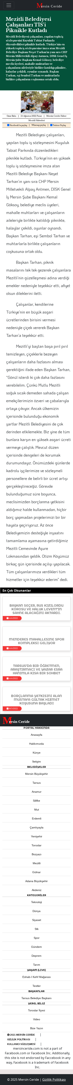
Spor (37, 937)
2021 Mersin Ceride (22, 1034)
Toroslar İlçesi (36, 1010)
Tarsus (37, 782)
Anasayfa (36, 734)
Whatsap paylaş (39, 125)
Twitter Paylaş (59, 125)
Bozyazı (36, 854)
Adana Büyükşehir (36, 881)
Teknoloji (36, 902)
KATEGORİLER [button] (36, 895)
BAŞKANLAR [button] (36, 991)
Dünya (36, 911)
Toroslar (36, 845)
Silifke (36, 800)
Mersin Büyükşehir (36, 773)
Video (36, 1019)
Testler (37, 985)
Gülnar (36, 872)
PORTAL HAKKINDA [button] (36, 727)
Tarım (36, 964)
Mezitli (36, 863)
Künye (36, 752)
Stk (37, 928)
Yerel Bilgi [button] (36, 1003)
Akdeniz (36, 890)
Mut (36, 809)
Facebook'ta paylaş (18, 125)
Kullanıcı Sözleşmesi (21, 1044)
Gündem (36, 946)
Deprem (36, 955)
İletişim (36, 761)
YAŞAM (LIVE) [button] (36, 970)
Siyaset (36, 920)
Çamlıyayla (36, 827)
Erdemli (36, 818)
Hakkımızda (36, 743)
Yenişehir (36, 836)
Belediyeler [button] (36, 766)
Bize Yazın (36, 1028)
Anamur (36, 791)
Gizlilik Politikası (18, 1039)
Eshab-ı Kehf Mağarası (36, 976)
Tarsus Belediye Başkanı (36, 998)
